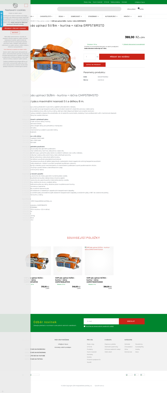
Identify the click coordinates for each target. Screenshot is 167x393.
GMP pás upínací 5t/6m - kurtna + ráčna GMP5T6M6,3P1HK (65, 280)
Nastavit (15, 32)
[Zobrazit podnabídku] (33, 16)
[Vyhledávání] (89, 9)
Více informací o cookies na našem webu (15, 49)
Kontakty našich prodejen (63, 347)
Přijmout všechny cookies (15, 28)
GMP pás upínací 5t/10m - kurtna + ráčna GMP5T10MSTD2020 (97, 280)
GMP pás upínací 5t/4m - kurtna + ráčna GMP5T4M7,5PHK (34, 280)
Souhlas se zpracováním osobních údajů (100, 326)
